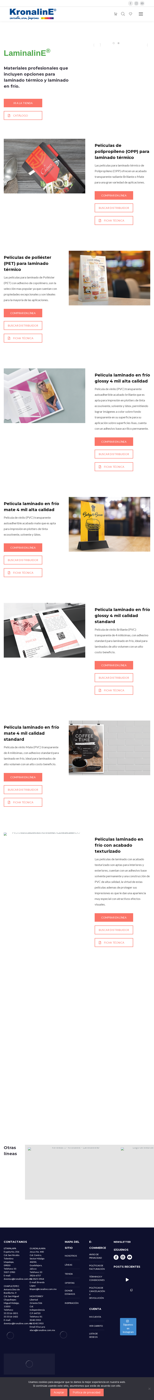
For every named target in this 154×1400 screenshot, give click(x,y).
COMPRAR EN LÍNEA (114, 195)
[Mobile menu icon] (141, 14)
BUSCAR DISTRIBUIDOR (114, 207)
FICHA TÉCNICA (114, 220)
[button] (114, 43)
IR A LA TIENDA (23, 103)
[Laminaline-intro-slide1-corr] (103, 45)
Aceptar (59, 1392)
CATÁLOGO (20, 115)
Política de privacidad (86, 1392)
